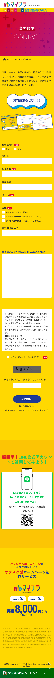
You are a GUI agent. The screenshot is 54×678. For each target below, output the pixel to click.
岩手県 (34, 628)
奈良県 (12, 641)
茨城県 (18, 631)
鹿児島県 (21, 647)
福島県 (12, 631)
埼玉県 (37, 631)
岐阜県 (8, 638)
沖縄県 (29, 647)
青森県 (28, 628)
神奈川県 (9, 634)
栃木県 (24, 631)
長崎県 (44, 644)
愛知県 (21, 638)
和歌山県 (19, 641)
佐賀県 (37, 644)
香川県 (10, 644)
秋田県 (47, 628)
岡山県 (33, 641)
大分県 (8, 647)
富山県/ (24, 634)
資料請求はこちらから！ (23, 673)
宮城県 (41, 628)
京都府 (41, 638)
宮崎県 (14, 647)
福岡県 (30, 644)
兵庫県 (5, 641)
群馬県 (31, 631)
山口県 (45, 641)
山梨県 (44, 634)
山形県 (5, 631)
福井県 (37, 634)
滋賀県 (34, 638)
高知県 (23, 644)
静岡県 (15, 638)
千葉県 (44, 631)
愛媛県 (17, 644)
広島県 (39, 641)
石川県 (30, 634)
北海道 (21, 628)
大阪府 (47, 638)
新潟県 (17, 634)
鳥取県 (26, 641)
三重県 (28, 638)
